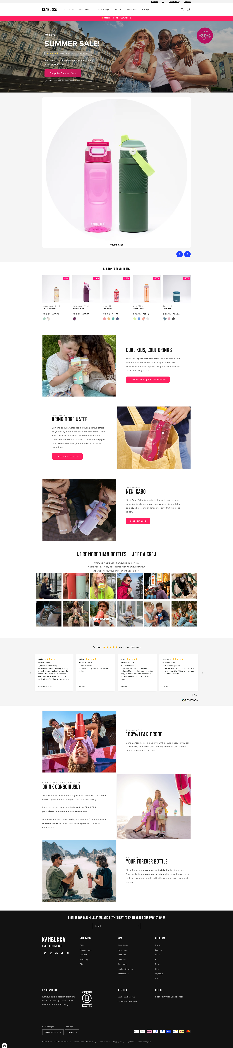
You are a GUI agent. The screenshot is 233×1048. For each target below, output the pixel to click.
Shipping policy (118, 1042)
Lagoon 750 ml (138, 306)
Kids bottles (123, 964)
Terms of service (105, 1042)
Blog (82, 964)
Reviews (154, 1)
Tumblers (122, 959)
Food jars (122, 954)
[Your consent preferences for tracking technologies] (4, 1045)
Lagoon (158, 950)
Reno (157, 964)
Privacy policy (91, 1042)
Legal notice (131, 1042)
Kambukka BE (52, 1042)
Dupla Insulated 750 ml (80, 306)
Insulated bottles (125, 969)
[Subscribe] (138, 926)
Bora (157, 978)
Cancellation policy (144, 1042)
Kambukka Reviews (126, 996)
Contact (187, 1)
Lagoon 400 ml (108, 306)
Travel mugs (123, 950)
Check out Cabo (138, 520)
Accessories (123, 973)
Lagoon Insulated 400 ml (51, 306)
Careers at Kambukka (127, 1001)
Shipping (84, 959)
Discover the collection (67, 456)
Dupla (157, 945)
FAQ (163, 1)
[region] (116, 672)
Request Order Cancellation (169, 996)
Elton (157, 954)
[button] (182, 9)
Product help (86, 950)
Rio (156, 959)
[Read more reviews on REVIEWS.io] (190, 701)
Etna (157, 969)
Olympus (159, 973)
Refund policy (79, 1042)
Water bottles (124, 945)
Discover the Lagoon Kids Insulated (148, 379)
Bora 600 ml (167, 306)
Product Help (174, 1)
